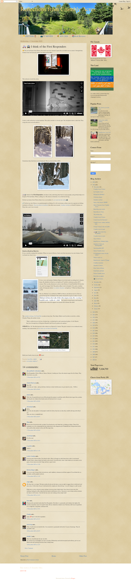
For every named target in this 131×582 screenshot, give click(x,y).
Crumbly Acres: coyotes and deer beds (102, 223)
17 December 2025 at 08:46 (33, 401)
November (96, 282)
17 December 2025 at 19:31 (33, 509)
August (96, 290)
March (95, 303)
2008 (94, 354)
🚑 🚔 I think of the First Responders (100, 232)
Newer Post (24, 556)
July (95, 293)
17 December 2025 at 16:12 (33, 495)
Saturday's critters (98, 200)
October (96, 285)
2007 (94, 357)
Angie (28, 482)
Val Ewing (29, 524)
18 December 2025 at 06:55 (33, 531)
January (96, 308)
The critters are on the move (103, 108)
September (97, 287)
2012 (94, 344)
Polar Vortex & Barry (99, 268)
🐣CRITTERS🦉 (29, 36)
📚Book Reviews (78, 36)
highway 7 (35, 361)
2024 (94, 312)
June (95, 295)
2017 (94, 330)
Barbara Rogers (31, 470)
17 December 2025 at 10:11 (33, 440)
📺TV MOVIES (46, 36)
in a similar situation (58, 288)
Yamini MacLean (31, 383)
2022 (94, 317)
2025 (94, 185)
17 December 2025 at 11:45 (33, 450)
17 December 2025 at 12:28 (33, 464)
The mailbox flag (98, 214)
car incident (29, 361)
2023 (94, 315)
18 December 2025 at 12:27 (33, 544)
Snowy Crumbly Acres (99, 251)
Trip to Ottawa (97, 239)
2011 (94, 346)
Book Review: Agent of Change (101, 260)
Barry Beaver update (99, 276)
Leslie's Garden (31, 456)
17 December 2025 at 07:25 (33, 377)
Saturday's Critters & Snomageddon (99, 244)
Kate (28, 500)
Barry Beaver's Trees (99, 212)
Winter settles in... (98, 257)
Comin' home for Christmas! (100, 220)
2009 (94, 352)
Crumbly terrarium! (98, 263)
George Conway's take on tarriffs (102, 226)
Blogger (73, 578)
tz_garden (29, 446)
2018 (94, 328)
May (95, 298)
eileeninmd (30, 407)
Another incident (65, 205)
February (96, 306)
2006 (94, 360)
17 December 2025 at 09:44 (33, 430)
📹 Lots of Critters (98, 279)
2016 (94, 333)
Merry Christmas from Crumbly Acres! (101, 205)
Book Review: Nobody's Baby (101, 241)
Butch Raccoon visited (99, 209)
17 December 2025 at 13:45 (33, 476)
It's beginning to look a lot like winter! (101, 254)
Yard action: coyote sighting (103, 120)
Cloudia (29, 514)
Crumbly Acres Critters (99, 189)
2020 (94, 322)
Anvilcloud (30, 436)
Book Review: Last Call (104, 132)
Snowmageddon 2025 (99, 248)
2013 (94, 341)
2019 (94, 325)
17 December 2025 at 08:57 (33, 416)
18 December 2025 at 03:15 (33, 519)
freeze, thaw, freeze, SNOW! (101, 202)
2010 (94, 349)
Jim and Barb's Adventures (34, 371)
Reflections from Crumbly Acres (58, 9)
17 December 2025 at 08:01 (33, 389)
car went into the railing (60, 200)
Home (54, 556)
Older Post (83, 556)
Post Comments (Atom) (33, 560)
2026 (94, 182)
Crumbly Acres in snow (99, 229)
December (96, 187)
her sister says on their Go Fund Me (47, 328)
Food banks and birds (99, 271)
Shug (28, 422)
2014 (94, 338)
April (95, 301)
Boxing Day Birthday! (99, 194)
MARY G (29, 536)
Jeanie (28, 395)
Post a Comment (29, 548)
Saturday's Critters (98, 265)
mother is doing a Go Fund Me (33, 316)
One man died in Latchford (41, 205)
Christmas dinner (98, 197)
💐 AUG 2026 (62, 36)
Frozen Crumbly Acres (99, 273)
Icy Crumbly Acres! (98, 192)
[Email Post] (40, 359)
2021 (94, 320)
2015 (94, 336)
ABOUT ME (23, 571)
